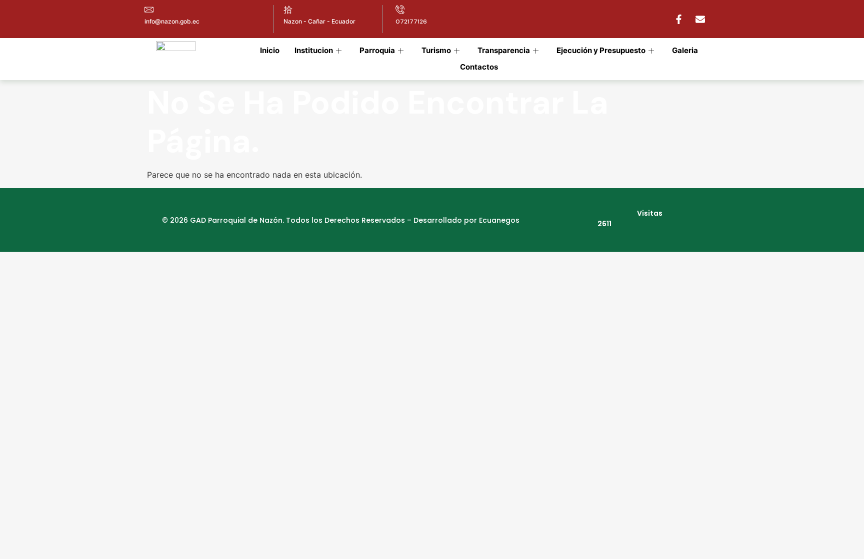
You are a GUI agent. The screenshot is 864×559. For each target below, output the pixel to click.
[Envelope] (700, 19)
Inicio (270, 50)
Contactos (479, 67)
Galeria (685, 50)
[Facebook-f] (678, 19)
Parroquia (377, 50)
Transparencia (504, 50)
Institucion (313, 50)
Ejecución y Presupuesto (601, 50)
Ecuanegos (499, 220)
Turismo (436, 50)
